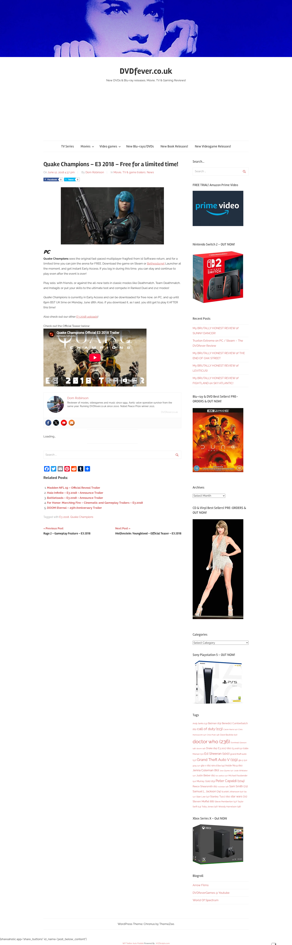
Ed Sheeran (216, 754)
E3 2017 (224, 748)
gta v (206, 765)
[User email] (72, 423)
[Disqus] (112, 585)
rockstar (223, 787)
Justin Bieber (205, 775)
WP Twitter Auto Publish (133, 943)
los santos (222, 776)
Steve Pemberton (226, 801)
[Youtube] (64, 423)
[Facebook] (48, 423)
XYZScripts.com (163, 943)
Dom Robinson (95, 172)
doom (201, 748)
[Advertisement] (146, 108)
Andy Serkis (200, 723)
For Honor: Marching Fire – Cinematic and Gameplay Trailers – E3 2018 (95, 502)
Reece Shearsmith (205, 786)
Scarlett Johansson (232, 791)
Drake (211, 748)
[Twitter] (56, 423)
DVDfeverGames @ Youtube (211, 892)
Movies (85, 146)
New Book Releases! (174, 146)
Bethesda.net (156, 263)
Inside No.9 (233, 765)
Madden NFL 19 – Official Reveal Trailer (73, 487)
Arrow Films (201, 885)
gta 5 (242, 760)
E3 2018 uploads (87, 316)
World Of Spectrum (205, 900)
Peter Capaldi (230, 781)
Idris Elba (218, 765)
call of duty (210, 729)
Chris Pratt (213, 735)
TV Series (67, 146)
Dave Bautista (228, 735)
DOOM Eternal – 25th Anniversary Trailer (74, 507)
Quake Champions (81, 517)
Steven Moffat (203, 801)
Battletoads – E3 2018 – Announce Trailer (75, 497)
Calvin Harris (230, 729)
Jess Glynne (226, 771)
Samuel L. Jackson (207, 791)
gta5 (196, 766)
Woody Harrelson (229, 806)
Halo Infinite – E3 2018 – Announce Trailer (75, 492)
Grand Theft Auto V (217, 760)
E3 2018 (64, 517)
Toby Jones (210, 806)
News (150, 172)
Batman (214, 723)
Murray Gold (206, 781)
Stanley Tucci (220, 796)
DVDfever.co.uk (146, 71)
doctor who (211, 741)
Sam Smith (238, 786)
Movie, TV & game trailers (129, 172)
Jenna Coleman (206, 770)
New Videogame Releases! (213, 146)
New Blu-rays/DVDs (140, 146)
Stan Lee (203, 796)
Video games (108, 146)
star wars (239, 796)
